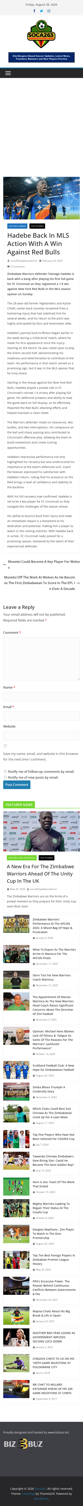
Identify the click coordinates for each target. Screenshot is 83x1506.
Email (8, 707)
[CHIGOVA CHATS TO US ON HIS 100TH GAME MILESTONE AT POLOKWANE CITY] (16, 1366)
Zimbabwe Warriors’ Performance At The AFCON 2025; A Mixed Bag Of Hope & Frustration (52, 925)
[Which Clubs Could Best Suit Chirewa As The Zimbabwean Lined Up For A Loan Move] (16, 1116)
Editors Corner (17, 226)
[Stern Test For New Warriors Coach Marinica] (16, 980)
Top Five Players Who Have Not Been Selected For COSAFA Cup (54, 1137)
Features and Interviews (21, 857)
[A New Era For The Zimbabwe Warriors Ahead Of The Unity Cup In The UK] (41, 831)
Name (9, 687)
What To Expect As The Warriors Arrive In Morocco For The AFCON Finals (54, 954)
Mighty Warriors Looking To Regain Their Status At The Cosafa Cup (51, 1208)
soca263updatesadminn (23, 260)
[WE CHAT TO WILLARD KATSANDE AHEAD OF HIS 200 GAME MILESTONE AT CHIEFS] (16, 1392)
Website (9, 726)
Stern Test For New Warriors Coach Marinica (52, 977)
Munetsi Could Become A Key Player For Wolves (44, 564)
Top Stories (37, 226)
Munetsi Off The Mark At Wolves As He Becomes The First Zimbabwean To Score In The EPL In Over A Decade (39, 583)
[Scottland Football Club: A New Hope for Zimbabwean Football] (16, 1070)
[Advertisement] (41, 133)
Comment (12, 632)
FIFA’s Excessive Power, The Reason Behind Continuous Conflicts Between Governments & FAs (54, 1287)
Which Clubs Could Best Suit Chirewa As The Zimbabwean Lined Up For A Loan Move (52, 1113)
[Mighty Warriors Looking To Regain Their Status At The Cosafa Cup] (16, 1211)
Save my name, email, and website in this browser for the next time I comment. (41, 756)
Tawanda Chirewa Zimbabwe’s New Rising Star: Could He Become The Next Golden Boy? (53, 1160)
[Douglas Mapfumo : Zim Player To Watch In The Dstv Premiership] (16, 1236)
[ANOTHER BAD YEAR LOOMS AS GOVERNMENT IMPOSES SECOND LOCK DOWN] (16, 1340)
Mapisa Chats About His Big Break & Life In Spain (51, 1313)
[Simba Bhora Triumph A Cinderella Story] (16, 1092)
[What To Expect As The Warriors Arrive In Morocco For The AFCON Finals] (16, 957)
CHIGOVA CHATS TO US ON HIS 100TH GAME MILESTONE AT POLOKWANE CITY (53, 1363)
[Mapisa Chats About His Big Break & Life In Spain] (16, 1316)
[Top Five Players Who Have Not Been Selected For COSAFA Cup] (16, 1139)
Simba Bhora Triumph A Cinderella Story (49, 1089)
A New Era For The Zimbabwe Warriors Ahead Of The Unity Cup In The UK (40, 873)
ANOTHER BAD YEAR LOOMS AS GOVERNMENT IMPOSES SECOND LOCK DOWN (54, 1337)
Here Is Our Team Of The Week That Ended (54, 1184)
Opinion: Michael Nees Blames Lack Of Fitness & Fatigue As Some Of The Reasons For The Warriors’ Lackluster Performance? (53, 1039)
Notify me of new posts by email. (33, 777)
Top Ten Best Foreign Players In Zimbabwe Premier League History (54, 1259)
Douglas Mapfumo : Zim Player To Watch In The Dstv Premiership (53, 1234)
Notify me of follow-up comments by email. (41, 771)
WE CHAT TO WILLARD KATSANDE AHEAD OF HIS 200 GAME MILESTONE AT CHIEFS (53, 1389)
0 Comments (17, 266)
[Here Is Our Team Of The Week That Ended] (16, 1187)
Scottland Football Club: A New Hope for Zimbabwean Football (53, 1068)
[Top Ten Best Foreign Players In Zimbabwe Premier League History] (16, 1262)
